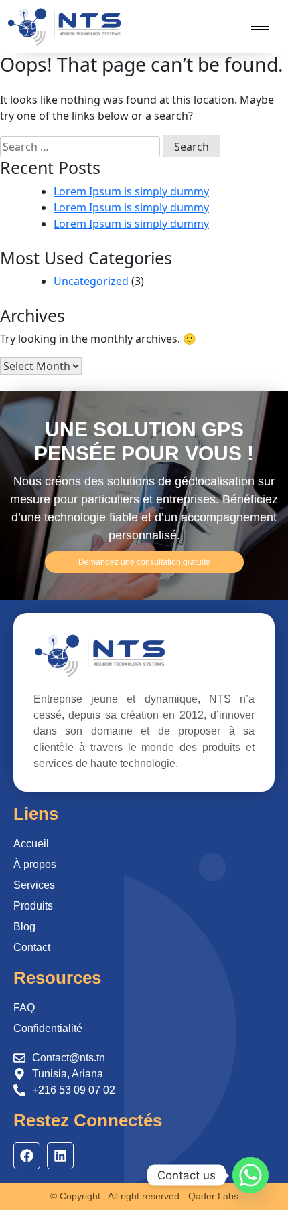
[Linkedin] (60, 1155)
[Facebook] (26, 1155)
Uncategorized (91, 281)
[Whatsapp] (250, 1175)
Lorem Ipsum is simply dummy (131, 191)
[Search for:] (80, 146)
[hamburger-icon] (260, 26)
